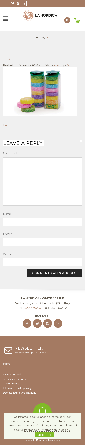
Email (7, 234)
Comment (10, 153)
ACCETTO (44, 434)
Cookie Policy (11, 383)
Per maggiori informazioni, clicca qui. (47, 429)
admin (58, 65)
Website (8, 254)
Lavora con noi (12, 374)
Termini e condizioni (14, 379)
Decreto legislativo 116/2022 (19, 392)
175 (6, 58)
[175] (40, 91)
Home (40, 37)
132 (5, 125)
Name (8, 214)
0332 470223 (32, 308)
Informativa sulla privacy (17, 388)
